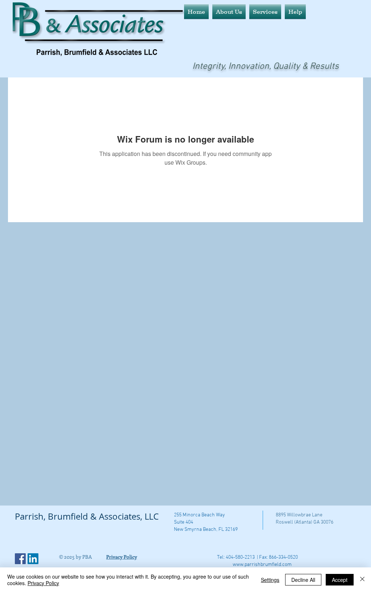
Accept (339, 579)
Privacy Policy (43, 583)
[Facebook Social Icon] (20, 558)
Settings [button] (270, 579)
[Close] (362, 579)
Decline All (303, 579)
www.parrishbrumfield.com (262, 565)
